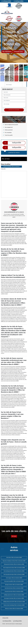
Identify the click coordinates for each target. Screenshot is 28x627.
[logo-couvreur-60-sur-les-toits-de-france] (7, 12)
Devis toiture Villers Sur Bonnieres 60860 (14, 557)
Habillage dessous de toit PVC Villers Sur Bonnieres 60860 (14, 601)
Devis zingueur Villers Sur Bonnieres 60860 (14, 577)
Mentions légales (18, 623)
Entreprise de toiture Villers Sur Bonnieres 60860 (14, 591)
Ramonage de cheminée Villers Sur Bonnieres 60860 (14, 598)
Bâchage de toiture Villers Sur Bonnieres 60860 (14, 584)
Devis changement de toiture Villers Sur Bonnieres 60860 (14, 567)
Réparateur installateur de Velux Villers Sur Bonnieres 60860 (14, 560)
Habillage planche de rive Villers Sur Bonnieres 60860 (14, 594)
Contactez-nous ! (19, 51)
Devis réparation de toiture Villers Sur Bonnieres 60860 (14, 574)
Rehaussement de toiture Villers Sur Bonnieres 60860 (14, 564)
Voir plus (14, 536)
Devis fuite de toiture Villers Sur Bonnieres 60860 (14, 588)
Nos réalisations (6, 51)
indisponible (7, 1)
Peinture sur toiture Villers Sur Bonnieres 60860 (14, 608)
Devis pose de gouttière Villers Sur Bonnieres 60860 (14, 581)
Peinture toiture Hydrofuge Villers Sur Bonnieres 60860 (14, 605)
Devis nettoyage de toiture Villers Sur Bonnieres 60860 (14, 571)
